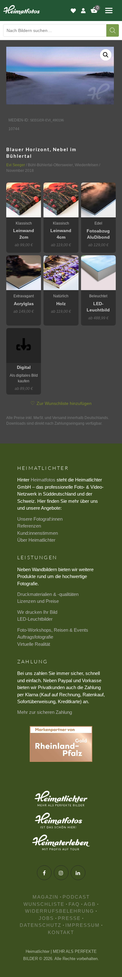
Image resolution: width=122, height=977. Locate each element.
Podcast (76, 897)
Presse (69, 918)
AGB (90, 904)
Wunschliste (43, 904)
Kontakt (61, 932)
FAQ (74, 904)
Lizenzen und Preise (38, 601)
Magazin (45, 897)
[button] (105, 55)
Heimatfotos (43, 479)
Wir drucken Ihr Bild (37, 612)
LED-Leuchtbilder (35, 619)
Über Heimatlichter (36, 540)
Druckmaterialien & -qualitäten (48, 594)
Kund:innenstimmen (37, 533)
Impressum (82, 925)
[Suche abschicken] (112, 30)
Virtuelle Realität (33, 644)
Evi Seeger (15, 165)
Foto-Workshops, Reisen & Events (52, 630)
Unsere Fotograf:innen (40, 519)
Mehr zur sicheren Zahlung (44, 712)
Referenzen (29, 525)
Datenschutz (40, 925)
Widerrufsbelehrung (59, 911)
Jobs (46, 918)
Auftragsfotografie (35, 637)
